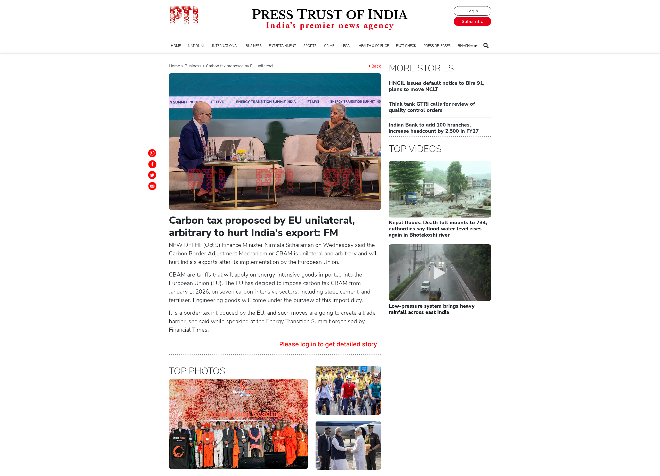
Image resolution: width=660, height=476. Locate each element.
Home (174, 66)
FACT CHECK (406, 46)
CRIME (329, 46)
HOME (176, 46)
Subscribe (472, 21)
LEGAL (346, 46)
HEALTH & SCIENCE (374, 46)
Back (376, 66)
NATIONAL (196, 46)
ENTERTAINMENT (282, 46)
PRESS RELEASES (437, 46)
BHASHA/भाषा (468, 46)
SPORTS (310, 46)
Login (472, 11)
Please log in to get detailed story (328, 344)
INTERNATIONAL (225, 46)
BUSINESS (254, 46)
